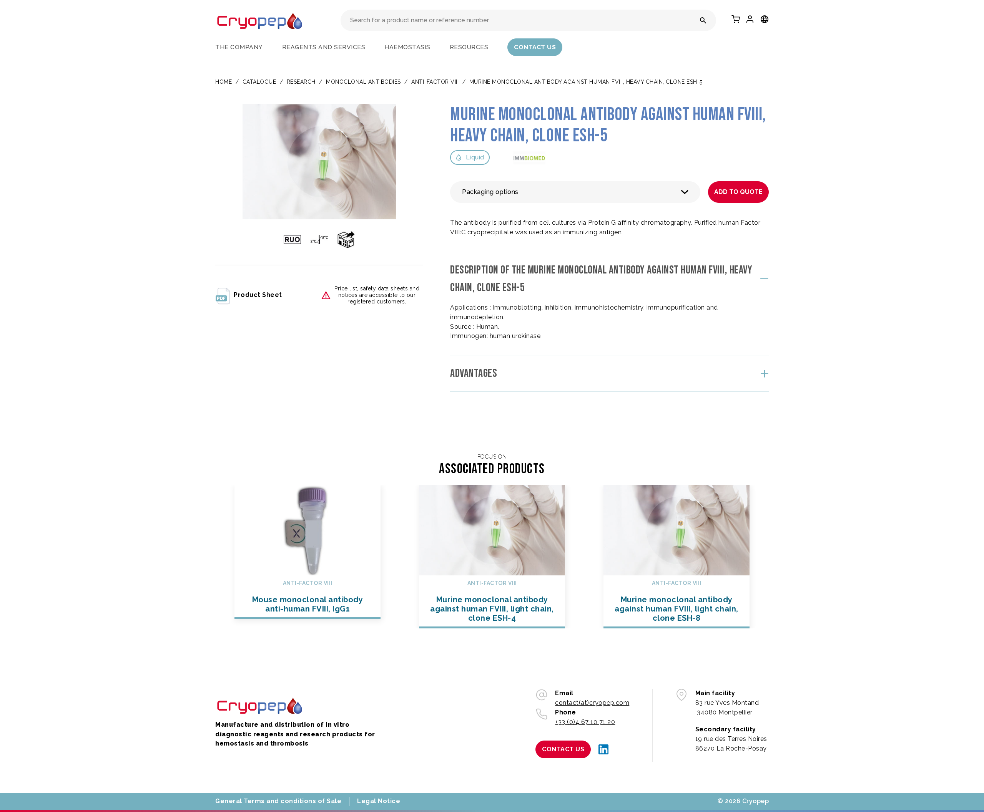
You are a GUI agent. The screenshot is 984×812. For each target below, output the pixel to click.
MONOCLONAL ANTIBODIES (363, 82)
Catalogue (259, 82)
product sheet (258, 294)
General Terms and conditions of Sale (278, 801)
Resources (469, 47)
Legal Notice (378, 801)
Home (223, 82)
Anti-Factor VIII (435, 82)
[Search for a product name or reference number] (703, 20)
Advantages (473, 373)
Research (301, 82)
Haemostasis (407, 47)
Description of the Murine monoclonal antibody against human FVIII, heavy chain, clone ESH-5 (601, 279)
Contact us (535, 47)
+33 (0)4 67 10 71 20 (585, 722)
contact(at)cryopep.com (592, 702)
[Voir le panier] (735, 19)
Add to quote (738, 192)
